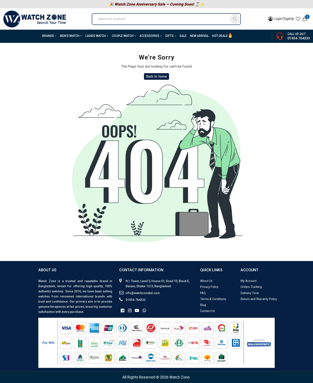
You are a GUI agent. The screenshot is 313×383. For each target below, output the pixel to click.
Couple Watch (123, 36)
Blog (203, 305)
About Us (206, 281)
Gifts (169, 36)
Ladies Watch (95, 36)
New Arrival (199, 36)
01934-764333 (298, 38)
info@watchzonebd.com (143, 293)
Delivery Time (250, 293)
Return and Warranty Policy (259, 299)
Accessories (149, 36)
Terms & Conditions (213, 299)
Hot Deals (220, 36)
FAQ (203, 293)
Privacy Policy (209, 287)
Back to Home (156, 76)
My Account (249, 281)
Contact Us (207, 311)
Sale (183, 36)
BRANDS (48, 36)
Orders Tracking (251, 287)
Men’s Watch (70, 36)
